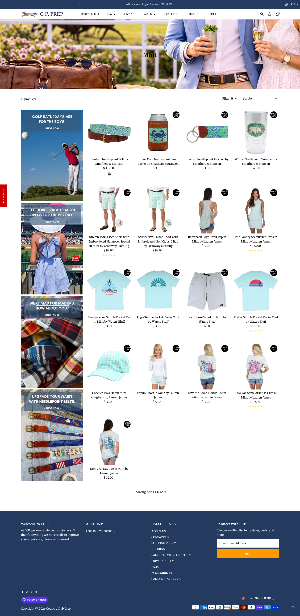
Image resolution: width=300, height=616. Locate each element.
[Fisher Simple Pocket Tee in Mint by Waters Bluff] (256, 291)
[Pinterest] (31, 592)
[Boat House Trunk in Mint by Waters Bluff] (207, 291)
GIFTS (212, 14)
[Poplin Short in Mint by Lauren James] (158, 366)
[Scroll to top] (293, 606)
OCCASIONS (170, 14)
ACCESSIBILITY (161, 572)
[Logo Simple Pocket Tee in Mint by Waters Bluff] (158, 291)
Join (248, 553)
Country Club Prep (58, 608)
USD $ (292, 4)
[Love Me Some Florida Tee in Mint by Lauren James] (207, 366)
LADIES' (148, 14)
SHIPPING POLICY (163, 543)
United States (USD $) (259, 598)
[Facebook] (22, 592)
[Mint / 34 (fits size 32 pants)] (109, 174)
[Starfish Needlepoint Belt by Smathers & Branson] (109, 133)
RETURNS (158, 549)
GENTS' (127, 14)
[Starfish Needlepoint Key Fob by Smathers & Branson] (207, 133)
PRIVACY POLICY (162, 561)
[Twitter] (36, 592)
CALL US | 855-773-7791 (166, 579)
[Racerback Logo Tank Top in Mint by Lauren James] (207, 210)
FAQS (155, 567)
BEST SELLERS (90, 14)
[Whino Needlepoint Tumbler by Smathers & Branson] (256, 133)
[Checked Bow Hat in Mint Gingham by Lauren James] (109, 366)
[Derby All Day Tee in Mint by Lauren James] (109, 442)
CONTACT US (160, 537)
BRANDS (193, 14)
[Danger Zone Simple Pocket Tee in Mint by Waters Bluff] (109, 291)
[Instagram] (27, 592)
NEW (109, 14)
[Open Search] (262, 14)
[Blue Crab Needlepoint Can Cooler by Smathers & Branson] (158, 133)
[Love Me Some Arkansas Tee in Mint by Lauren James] (256, 366)
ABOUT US (158, 531)
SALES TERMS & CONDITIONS (171, 555)
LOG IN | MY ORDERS (100, 531)
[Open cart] (277, 14)
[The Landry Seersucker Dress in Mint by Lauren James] (256, 210)
